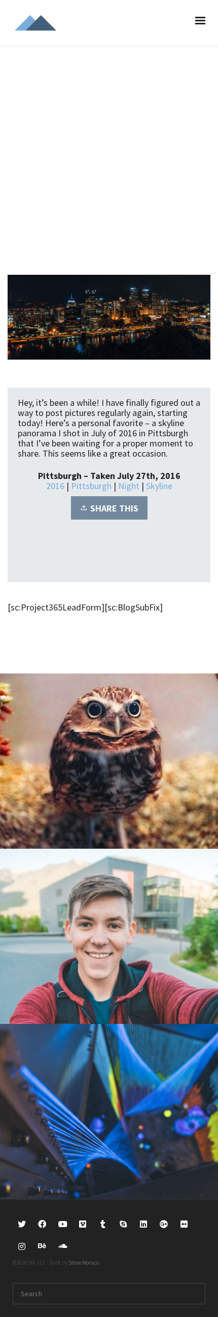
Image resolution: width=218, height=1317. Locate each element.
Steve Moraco (83, 1262)
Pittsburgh (91, 486)
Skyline (159, 486)
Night (128, 486)
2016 (55, 486)
